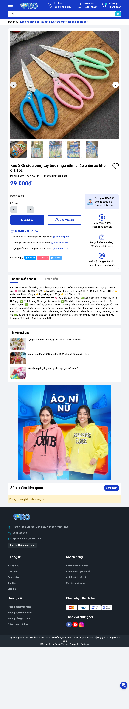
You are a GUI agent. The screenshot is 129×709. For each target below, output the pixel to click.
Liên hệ (12, 589)
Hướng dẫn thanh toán (20, 612)
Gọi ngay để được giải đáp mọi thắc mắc (104, 201)
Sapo (86, 644)
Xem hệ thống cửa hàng (22, 545)
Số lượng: (15, 203)
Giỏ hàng (113, 5)
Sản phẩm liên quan (26, 488)
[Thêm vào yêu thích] (115, 166)
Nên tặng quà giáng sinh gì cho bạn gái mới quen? (53, 368)
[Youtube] (75, 624)
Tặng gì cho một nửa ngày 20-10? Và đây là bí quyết (54, 339)
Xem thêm (111, 487)
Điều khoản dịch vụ (18, 624)
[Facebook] (69, 624)
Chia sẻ (31, 258)
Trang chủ (13, 21)
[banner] (64, 432)
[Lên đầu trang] (124, 694)
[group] (64, 85)
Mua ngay (27, 219)
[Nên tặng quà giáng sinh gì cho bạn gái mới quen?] (18, 373)
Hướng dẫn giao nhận (19, 618)
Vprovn (64, 644)
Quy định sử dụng (75, 583)
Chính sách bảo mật (77, 565)
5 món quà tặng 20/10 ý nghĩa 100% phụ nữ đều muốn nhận (58, 354)
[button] (115, 85)
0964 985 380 (20, 533)
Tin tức (12, 583)
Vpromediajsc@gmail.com (27, 538)
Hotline (62, 5)
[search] (118, 13)
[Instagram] (81, 624)
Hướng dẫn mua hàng (19, 607)
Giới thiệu (13, 571)
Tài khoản (90, 5)
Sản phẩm (13, 577)
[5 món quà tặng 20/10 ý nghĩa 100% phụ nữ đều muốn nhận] (18, 358)
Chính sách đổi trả (76, 577)
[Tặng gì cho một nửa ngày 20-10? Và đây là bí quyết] (18, 344)
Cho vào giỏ (67, 219)
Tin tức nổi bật (19, 332)
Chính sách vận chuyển (78, 571)
